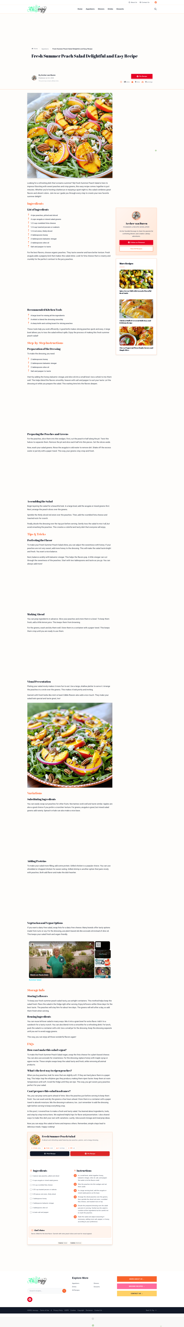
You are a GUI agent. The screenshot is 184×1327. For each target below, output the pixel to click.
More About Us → (136, 1279)
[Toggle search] (155, 9)
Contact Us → (137, 1293)
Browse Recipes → (137, 1286)
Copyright (81, 1310)
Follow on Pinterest (138, 242)
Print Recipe (51, 1153)
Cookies (73, 1310)
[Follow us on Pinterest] (156, 2)
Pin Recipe (143, 76)
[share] (90, 944)
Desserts (120, 9)
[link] (32, 945)
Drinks (110, 9)
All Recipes (76, 1290)
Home (80, 9)
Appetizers (90, 9)
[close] (93, 1319)
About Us (134, 2)
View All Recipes (136, 249)
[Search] (64, 1291)
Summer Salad (42, 945)
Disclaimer (89, 1310)
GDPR (66, 1310)
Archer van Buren (48, 75)
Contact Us (145, 2)
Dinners (101, 9)
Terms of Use (44, 1310)
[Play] (103, 962)
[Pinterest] (29, 1299)
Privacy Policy (58, 1310)
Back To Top (150, 1310)
